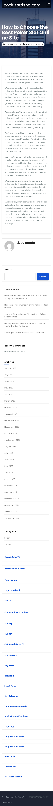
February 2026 (10, 407)
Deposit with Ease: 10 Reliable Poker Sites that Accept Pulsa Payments (25, 297)
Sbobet (7, 544)
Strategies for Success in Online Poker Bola (24, 332)
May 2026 (8, 388)
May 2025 (8, 466)
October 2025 (10, 433)
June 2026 (9, 381)
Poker (8, 44)
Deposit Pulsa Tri (12, 557)
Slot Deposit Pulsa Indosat (16, 612)
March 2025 (9, 479)
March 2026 (9, 401)
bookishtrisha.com (22, 5)
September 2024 (12, 518)
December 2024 (11, 498)
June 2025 (9, 459)
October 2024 (10, 511)
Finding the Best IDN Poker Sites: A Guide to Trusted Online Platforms (24, 324)
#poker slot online (34, 44)
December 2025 (11, 420)
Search (8, 269)
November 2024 (11, 505)
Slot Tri (7, 600)
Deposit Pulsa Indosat (14, 568)
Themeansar (7, 802)
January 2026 (10, 414)
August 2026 (10, 368)
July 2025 (8, 453)
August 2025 (10, 446)
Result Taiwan (10, 686)
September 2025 (12, 440)
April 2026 (8, 394)
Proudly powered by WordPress (15, 797)
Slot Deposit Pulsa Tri (14, 644)
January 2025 (10, 492)
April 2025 (8, 472)
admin (30, 243)
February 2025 (11, 485)
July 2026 (8, 374)
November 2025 (11, 427)
